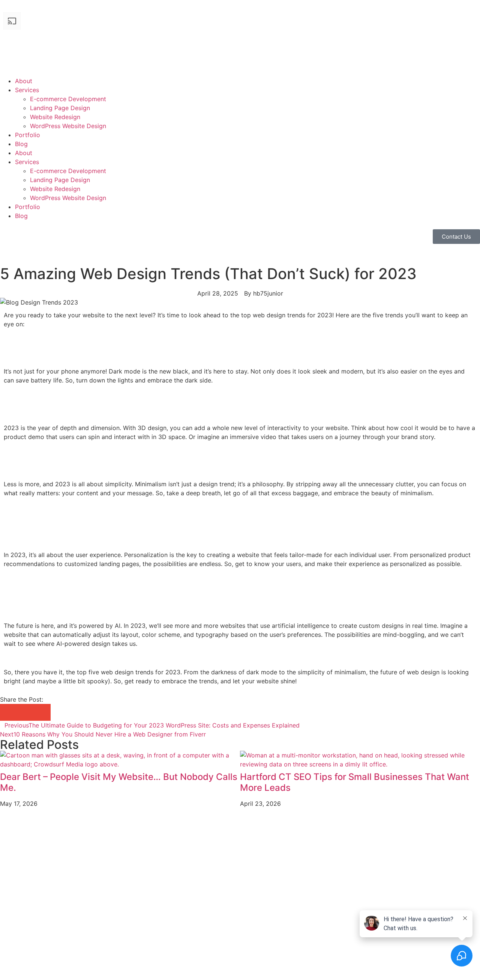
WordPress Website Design (68, 126)
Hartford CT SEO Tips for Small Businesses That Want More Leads (354, 782)
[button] (8, 712)
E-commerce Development (68, 99)
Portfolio (27, 135)
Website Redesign (55, 117)
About (23, 81)
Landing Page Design (60, 108)
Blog (21, 144)
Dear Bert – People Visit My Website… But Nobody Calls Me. (118, 782)
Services (27, 90)
